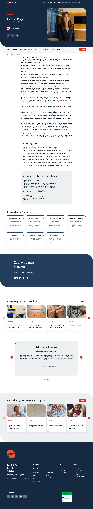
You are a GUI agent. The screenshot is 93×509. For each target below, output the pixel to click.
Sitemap (77, 474)
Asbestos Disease (56, 57)
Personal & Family (64, 470)
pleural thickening (24, 101)
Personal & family (51, 2)
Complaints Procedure (79, 470)
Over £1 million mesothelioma (29, 147)
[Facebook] (20, 496)
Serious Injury (63, 472)
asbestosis (67, 100)
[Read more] (16, 318)
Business (43, 2)
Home (8, 54)
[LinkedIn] (16, 496)
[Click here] (16, 223)
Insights (73, 2)
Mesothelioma (47, 57)
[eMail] (8, 496)
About (79, 2)
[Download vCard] (12, 36)
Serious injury (60, 2)
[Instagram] (25, 496)
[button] (83, 2)
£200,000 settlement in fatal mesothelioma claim (34, 148)
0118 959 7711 (37, 481)
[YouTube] (12, 496)
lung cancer (62, 100)
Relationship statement (79, 476)
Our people (67, 2)
